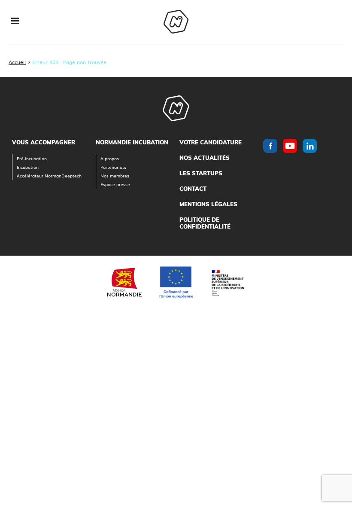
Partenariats (113, 167)
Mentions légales (208, 204)
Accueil (17, 62)
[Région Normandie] (124, 282)
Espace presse (115, 184)
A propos (109, 158)
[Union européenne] (176, 282)
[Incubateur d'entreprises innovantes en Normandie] (176, 22)
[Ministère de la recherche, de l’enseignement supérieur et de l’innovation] (227, 282)
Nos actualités (204, 157)
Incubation (28, 167)
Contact (192, 188)
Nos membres (114, 175)
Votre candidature (210, 142)
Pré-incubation (32, 158)
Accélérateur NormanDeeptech (49, 175)
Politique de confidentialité (205, 223)
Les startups (200, 173)
